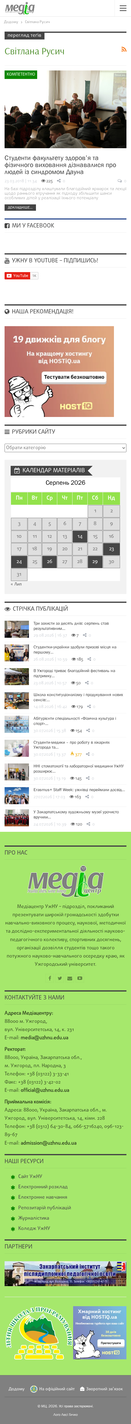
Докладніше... (20, 207)
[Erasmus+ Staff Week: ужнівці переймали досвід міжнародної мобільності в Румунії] (17, 795)
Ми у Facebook (32, 226)
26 (49, 561)
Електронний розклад (43, 1187)
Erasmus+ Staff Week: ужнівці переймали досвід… (79, 789)
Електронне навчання (42, 1197)
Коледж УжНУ (34, 1228)
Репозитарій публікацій (44, 1208)
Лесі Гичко (69, 1414)
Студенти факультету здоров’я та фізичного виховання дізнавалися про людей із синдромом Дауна (60, 165)
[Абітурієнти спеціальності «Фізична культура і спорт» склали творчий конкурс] (17, 724)
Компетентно (21, 74)
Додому (17, 1389)
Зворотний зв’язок (104, 1389)
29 (95, 561)
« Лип (16, 584)
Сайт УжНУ (30, 1176)
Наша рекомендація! (41, 312)
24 (19, 561)
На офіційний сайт (57, 1389)
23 (111, 549)
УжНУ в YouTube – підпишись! (54, 261)
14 (80, 536)
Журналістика (33, 1218)
